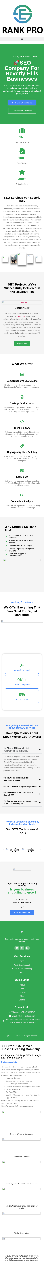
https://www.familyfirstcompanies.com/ (17, 1106)
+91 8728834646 (22, 902)
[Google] (22, 948)
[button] (22, 39)
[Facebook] (27, 948)
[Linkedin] (16, 948)
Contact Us (22, 899)
